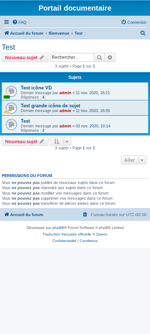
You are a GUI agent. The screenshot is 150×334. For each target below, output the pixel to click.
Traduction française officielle (67, 234)
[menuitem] (19, 22)
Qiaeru (101, 234)
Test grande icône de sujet (50, 105)
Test (8, 47)
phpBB (58, 228)
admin (65, 93)
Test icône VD (36, 88)
